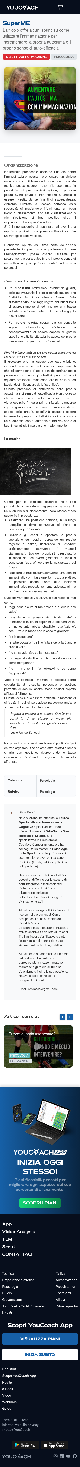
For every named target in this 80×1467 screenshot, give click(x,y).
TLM (7, 1239)
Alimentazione (66, 1279)
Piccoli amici (65, 1286)
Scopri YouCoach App (19, 1375)
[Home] (25, 7)
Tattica (60, 1273)
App (7, 1224)
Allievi (60, 1299)
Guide (6, 1408)
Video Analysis (18, 1231)
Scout (9, 1246)
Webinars (9, 1401)
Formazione (36, 57)
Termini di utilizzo (15, 1419)
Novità (7, 1312)
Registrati (9, 1369)
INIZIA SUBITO (40, 1354)
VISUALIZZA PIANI (40, 1338)
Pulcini (7, 1292)
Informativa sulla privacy (20, 1424)
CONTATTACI (17, 1254)
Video (6, 1395)
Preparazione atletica (18, 1279)
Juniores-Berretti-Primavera (23, 1306)
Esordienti (63, 1292)
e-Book (7, 1388)
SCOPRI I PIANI (40, 1203)
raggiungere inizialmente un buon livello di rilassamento (40, 508)
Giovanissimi (12, 1299)
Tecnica (8, 1273)
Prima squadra (67, 1306)
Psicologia (64, 57)
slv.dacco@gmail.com (43, 988)
